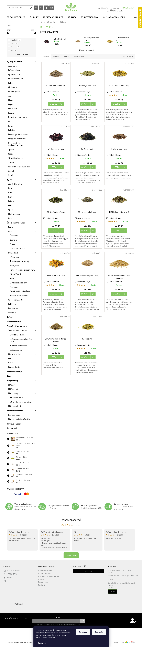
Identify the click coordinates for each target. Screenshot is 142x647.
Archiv (112, 591)
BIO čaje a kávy (13, 389)
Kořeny (11, 201)
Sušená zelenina (16, 350)
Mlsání (10, 362)
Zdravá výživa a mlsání (17, 326)
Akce (14, 43)
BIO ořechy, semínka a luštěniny (21, 402)
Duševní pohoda (14, 70)
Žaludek (11, 171)
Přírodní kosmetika (15, 410)
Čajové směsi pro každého (20, 291)
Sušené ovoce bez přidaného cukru (21, 340)
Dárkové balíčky (14, 423)
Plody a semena (14, 214)
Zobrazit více (71, 555)
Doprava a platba (43, 582)
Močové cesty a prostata (17, 117)
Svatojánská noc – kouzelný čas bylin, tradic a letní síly (122, 584)
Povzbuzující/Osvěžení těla (18, 134)
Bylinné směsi (13, 252)
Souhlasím (99, 632)
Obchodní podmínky (44, 573)
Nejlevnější (56, 56)
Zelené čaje (14, 240)
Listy (10, 192)
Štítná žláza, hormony (16, 158)
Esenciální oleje (14, 415)
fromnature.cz (11, 581)
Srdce (10, 154)
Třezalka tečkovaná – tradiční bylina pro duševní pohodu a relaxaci (123, 576)
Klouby (10, 100)
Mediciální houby (14, 371)
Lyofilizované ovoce (17, 334)
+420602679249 (12, 574)
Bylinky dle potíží (14, 61)
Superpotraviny (14, 321)
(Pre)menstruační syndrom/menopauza (16, 144)
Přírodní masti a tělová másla (19, 419)
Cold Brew (12, 304)
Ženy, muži (14, 287)
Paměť (10, 126)
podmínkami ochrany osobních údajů (68, 624)
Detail (54, 104)
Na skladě (15, 40)
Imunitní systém (14, 91)
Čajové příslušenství (15, 300)
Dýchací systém (14, 74)
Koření (9, 317)
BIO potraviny (13, 393)
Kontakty (41, 579)
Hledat (31, 8)
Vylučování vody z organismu (19, 166)
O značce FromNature (45, 570)
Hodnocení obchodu (71, 520)
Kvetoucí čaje (13, 308)
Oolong (12, 244)
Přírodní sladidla (14, 367)
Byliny (9, 179)
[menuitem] (16, 17)
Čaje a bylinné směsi (16, 222)
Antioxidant (12, 66)
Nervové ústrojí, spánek (19, 295)
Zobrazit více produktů (86, 50)
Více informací (50, 638)
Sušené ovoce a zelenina (17, 330)
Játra (10, 96)
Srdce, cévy (14, 265)
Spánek (11, 149)
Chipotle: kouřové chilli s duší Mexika (119, 570)
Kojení (10, 104)
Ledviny (11, 113)
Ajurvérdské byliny (15, 184)
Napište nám (42, 585)
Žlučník (10, 175)
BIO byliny (11, 385)
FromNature (10, 577)
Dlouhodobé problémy (18, 282)
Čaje (10, 231)
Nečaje (10, 227)
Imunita (12, 278)
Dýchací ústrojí (15, 274)
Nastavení (42, 643)
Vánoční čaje (13, 312)
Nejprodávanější (79, 56)
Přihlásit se (82, 621)
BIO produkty (12, 380)
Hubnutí (11, 83)
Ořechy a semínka (15, 354)
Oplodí (10, 209)
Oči (9, 121)
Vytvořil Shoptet (119, 642)
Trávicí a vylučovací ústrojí (19, 261)
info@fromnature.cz (13, 571)
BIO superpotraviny (15, 406)
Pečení (10, 358)
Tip (13, 50)
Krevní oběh (12, 108)
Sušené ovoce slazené (18, 345)
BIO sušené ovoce (16, 397)
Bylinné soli (12, 428)
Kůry (10, 205)
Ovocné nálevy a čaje (17, 248)
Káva (9, 376)
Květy (10, 197)
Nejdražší (66, 56)
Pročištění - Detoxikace (17, 138)
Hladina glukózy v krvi (16, 78)
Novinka (15, 47)
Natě (10, 188)
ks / (88, 571)
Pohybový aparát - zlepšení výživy (22, 270)
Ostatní (10, 218)
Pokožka (11, 130)
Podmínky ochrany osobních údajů (49, 576)
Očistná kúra (14, 257)
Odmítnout (83, 632)
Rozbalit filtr (20, 55)
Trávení (11, 162)
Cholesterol (12, 87)
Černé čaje (14, 235)
